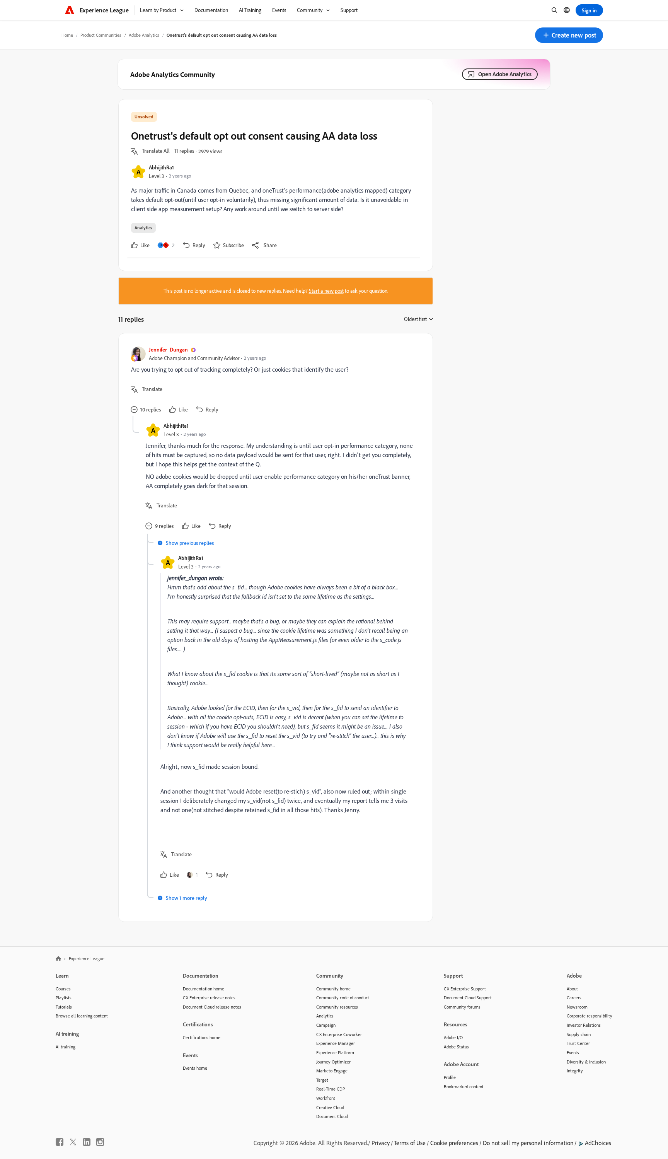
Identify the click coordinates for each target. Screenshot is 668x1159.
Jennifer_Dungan (168, 349)
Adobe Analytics (144, 35)
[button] (569, 35)
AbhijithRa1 (161, 167)
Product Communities (100, 35)
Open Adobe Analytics (505, 74)
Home (67, 35)
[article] (273, 381)
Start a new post (326, 290)
